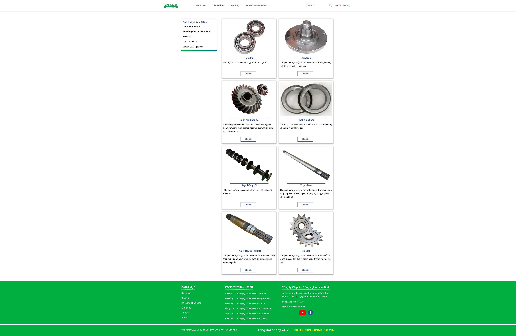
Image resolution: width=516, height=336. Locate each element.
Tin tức (185, 312)
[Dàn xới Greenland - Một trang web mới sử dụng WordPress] (176, 5)
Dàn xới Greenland (191, 26)
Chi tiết (248, 74)
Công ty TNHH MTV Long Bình (252, 318)
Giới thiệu (186, 307)
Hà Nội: (228, 293)
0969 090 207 (324, 330)
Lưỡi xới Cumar (190, 41)
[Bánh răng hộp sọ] (249, 99)
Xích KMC (187, 36)
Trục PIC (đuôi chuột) (249, 251)
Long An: (229, 313)
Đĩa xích (306, 251)
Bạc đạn (249, 58)
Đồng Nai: (230, 308)
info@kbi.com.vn (297, 306)
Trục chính (306, 185)
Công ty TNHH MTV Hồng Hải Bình (254, 298)
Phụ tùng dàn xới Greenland (196, 31)
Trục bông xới (249, 185)
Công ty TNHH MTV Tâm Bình (251, 293)
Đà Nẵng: (229, 298)
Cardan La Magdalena (193, 46)
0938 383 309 (301, 330)
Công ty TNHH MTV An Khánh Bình (254, 308)
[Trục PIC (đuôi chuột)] (249, 230)
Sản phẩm (217, 5)
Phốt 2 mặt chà (306, 120)
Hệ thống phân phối (256, 5)
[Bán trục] (306, 37)
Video (184, 317)
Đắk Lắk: (229, 303)
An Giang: (230, 318)
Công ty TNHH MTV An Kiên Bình (253, 313)
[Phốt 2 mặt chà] (306, 99)
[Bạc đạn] (249, 37)
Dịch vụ (235, 5)
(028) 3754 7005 (295, 301)
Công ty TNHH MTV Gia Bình (251, 303)
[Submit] (330, 5)
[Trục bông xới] (249, 164)
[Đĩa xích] (306, 230)
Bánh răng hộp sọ (249, 120)
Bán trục (306, 58)
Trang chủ (200, 5)
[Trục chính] (306, 164)
